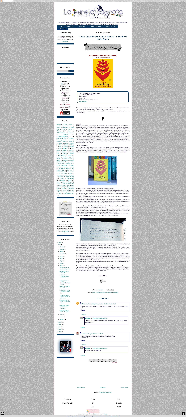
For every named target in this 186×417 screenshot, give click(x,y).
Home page (102, 387)
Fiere (72, 145)
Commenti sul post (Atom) (105, 392)
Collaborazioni (99, 292)
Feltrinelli (66, 145)
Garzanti (64, 150)
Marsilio (72, 162)
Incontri (69, 155)
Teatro (59, 191)
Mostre (72, 165)
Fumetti (72, 146)
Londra (58, 160)
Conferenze (65, 134)
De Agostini (61, 140)
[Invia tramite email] (107, 290)
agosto (61, 256)
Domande (59, 141)
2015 (59, 327)
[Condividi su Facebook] (111, 290)
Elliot (66, 143)
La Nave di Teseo (68, 158)
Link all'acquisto (83, 101)
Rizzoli (69, 180)
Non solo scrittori (63, 173)
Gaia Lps (87, 318)
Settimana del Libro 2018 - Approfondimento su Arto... (65, 282)
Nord (70, 173)
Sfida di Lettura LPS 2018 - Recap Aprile (65, 268)
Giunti (58, 152)
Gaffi (60, 148)
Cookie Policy (65, 231)
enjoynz (96, 414)
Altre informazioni (113, 416)
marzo (61, 314)
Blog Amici (63, 28)
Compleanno (71, 133)
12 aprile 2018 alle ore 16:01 (99, 348)
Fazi (60, 145)
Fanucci (72, 143)
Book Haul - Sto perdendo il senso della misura (64, 276)
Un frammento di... (69, 193)
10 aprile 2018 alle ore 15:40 (108, 304)
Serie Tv (58, 183)
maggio (62, 263)
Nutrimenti (65, 175)
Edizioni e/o (71, 141)
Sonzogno (64, 188)
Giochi (70, 150)
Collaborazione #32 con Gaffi (64, 271)
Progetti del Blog (70, 176)
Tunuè (59, 193)
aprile (61, 265)
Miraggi (58, 165)
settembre (62, 254)
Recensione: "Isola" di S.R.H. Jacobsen (65, 287)
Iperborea (65, 157)
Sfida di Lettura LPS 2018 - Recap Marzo (65, 311)
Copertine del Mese (61, 138)
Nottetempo (59, 175)
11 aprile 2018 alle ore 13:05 (99, 318)
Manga (68, 162)
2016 (59, 324)
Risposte (84, 314)
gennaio (62, 319)
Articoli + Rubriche (96, 26)
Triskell (72, 191)
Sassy (69, 182)
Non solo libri (71, 171)
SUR (64, 190)
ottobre (61, 251)
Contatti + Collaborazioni (66, 26)
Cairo (64, 129)
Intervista (58, 157)
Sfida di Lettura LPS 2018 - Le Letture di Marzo (65, 301)
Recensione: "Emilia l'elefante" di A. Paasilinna (64, 307)
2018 (59, 244)
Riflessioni (62, 180)
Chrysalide (70, 129)
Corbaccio (72, 138)
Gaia (104, 292)
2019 (59, 242)
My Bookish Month (64, 168)
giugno (61, 261)
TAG (68, 190)
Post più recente (81, 387)
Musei (60, 167)
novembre (62, 249)
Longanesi (65, 160)
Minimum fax (69, 163)
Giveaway (64, 152)
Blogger (106, 414)
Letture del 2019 (110, 26)
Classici (59, 131)
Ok (119, 416)
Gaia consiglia (109, 292)
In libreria (62, 155)
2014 (59, 329)
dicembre (62, 247)
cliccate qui (65, 41)
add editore (65, 124)
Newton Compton (61, 171)
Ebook (64, 141)
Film (60, 146)
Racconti (62, 178)
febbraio (62, 317)
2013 (59, 331)
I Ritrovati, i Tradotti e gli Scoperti (91, 304)
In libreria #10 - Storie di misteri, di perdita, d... (65, 291)
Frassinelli (66, 146)
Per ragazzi (71, 175)
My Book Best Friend (69, 167)
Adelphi (70, 124)
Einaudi (60, 143)
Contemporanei (62, 136)
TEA (73, 190)
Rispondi (83, 310)
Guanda (65, 153)
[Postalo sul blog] (108, 290)
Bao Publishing (60, 126)
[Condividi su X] (110, 290)
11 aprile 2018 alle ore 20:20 (95, 334)
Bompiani (65, 127)
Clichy (93, 292)
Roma (58, 182)
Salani (63, 182)
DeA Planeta (69, 140)
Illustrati (72, 153)
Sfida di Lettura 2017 (64, 185)
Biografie (59, 127)
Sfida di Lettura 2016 (68, 183)
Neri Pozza (69, 170)
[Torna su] (183, 414)
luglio (61, 258)
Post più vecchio (124, 387)
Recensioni (82, 26)
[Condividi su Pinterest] (113, 290)
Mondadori (64, 165)
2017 (59, 322)
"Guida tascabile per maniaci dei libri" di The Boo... (65, 296)
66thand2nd (59, 124)
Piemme (61, 176)
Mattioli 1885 (61, 163)
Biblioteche (69, 126)
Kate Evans (85, 334)
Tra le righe (65, 191)
